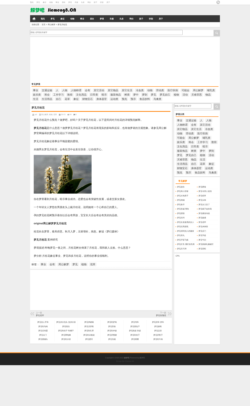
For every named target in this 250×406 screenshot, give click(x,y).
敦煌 (69, 94)
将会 (47, 94)
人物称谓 (76, 90)
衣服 (76, 2)
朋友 (63, 2)
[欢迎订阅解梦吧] (218, 2)
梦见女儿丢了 (204, 204)
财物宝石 (87, 99)
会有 (87, 90)
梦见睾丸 (181, 235)
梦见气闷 (202, 240)
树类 (127, 94)
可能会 (185, 90)
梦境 (70, 2)
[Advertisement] (118, 60)
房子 (108, 2)
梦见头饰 (202, 200)
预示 (133, 99)
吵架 (102, 2)
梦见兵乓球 (181, 249)
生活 (35, 99)
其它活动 (99, 90)
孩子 (95, 2)
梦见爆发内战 (204, 213)
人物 (64, 90)
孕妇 (89, 2)
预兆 (32, 2)
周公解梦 (51, 24)
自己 (58, 99)
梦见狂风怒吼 (182, 226)
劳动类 (160, 90)
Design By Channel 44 (125, 361)
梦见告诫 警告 (183, 209)
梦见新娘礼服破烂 (206, 244)
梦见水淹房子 (182, 196)
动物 (51, 2)
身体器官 (101, 99)
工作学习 (58, 94)
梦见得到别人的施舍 (185, 231)
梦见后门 (202, 231)
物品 (208, 94)
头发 (82, 2)
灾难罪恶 (196, 94)
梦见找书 (181, 218)
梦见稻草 (202, 196)
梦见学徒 (202, 235)
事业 (57, 2)
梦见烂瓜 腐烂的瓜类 (186, 244)
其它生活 (127, 90)
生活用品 (47, 99)
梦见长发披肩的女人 (185, 222)
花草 (67, 99)
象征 (44, 2)
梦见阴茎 (181, 213)
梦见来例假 (203, 226)
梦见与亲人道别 (205, 191)
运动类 (114, 99)
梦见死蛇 (202, 249)
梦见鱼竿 (181, 204)
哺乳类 (211, 90)
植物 (176, 94)
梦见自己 (165, 94)
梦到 (144, 94)
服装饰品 (115, 94)
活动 (185, 94)
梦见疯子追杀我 (205, 209)
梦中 (135, 94)
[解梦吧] (59, 10)
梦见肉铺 (181, 200)
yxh (35, 115)
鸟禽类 (157, 99)
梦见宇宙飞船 (182, 240)
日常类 (94, 94)
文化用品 (81, 94)
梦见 (38, 2)
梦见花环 (202, 222)
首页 (34, 18)
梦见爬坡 (202, 187)
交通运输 (47, 90)
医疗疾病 (173, 90)
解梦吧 (142, 358)
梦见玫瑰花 (161, 315)
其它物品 (113, 90)
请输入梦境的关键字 (38, 31)
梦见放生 (181, 187)
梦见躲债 (202, 218)
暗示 (104, 94)
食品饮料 (144, 99)
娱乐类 (37, 94)
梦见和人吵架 (182, 191)
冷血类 (140, 90)
